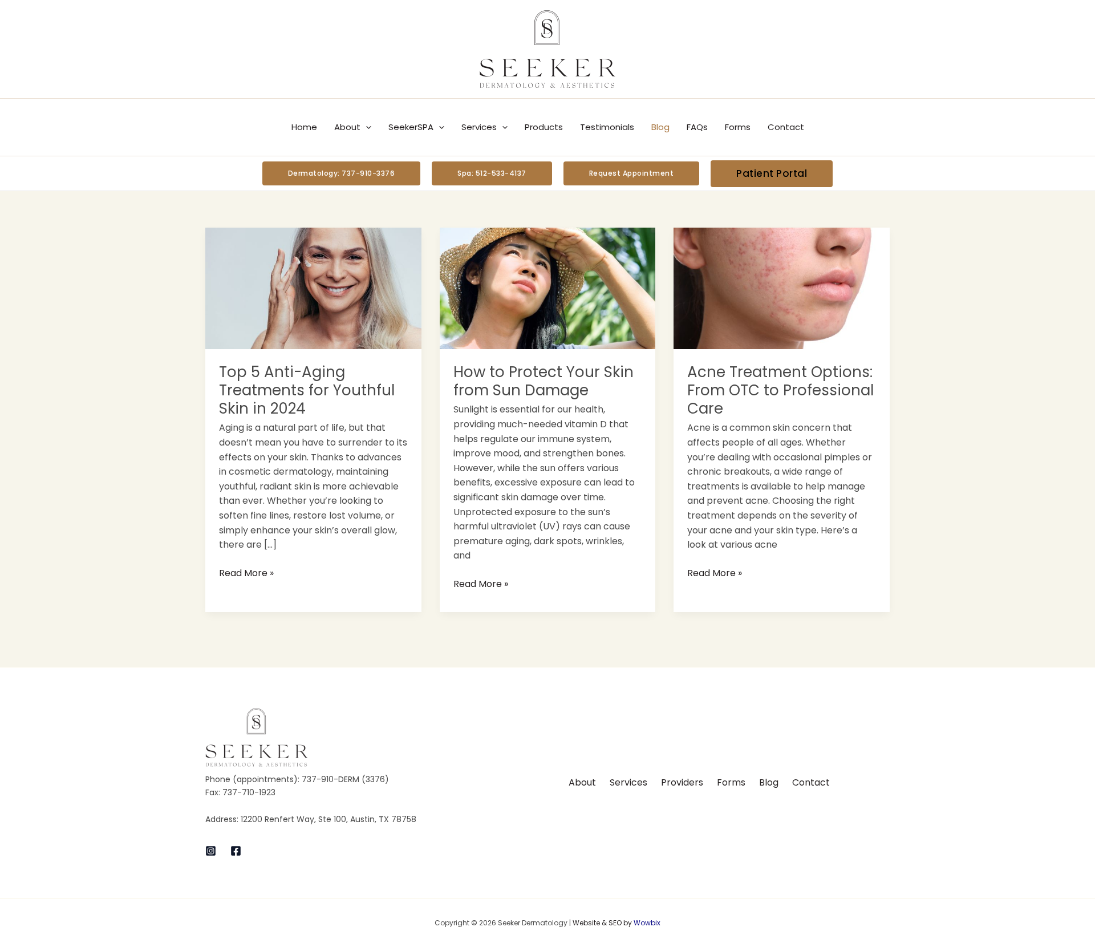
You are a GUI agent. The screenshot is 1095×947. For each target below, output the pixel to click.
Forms (738, 127)
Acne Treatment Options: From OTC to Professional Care (780, 390)
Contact (786, 127)
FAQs (697, 127)
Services (479, 127)
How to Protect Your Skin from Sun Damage (543, 381)
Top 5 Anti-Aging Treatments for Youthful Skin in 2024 (307, 390)
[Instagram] (210, 850)
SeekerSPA (410, 127)
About (347, 127)
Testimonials (607, 127)
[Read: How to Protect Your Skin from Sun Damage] (548, 287)
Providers (682, 782)
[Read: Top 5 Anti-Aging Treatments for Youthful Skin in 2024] (313, 287)
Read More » (246, 573)
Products (544, 127)
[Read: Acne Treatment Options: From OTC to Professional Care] (782, 287)
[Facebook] (235, 850)
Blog (660, 127)
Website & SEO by (616, 923)
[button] (365, 127)
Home (304, 127)
